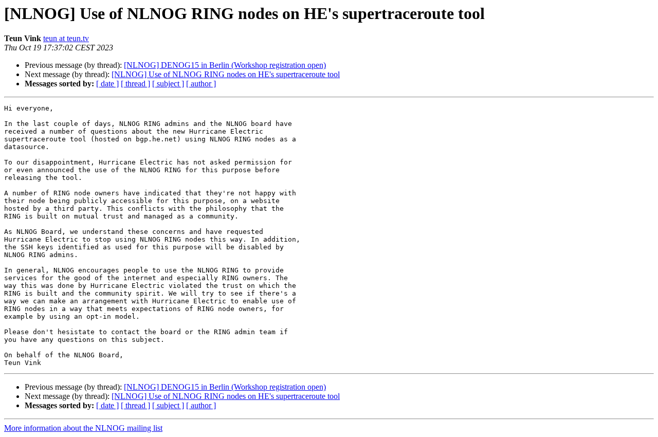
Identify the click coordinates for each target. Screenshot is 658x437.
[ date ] (107, 83)
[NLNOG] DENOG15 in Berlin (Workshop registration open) (225, 65)
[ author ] (201, 83)
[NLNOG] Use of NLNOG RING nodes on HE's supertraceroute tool (226, 74)
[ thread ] (135, 83)
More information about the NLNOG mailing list (83, 428)
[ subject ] (168, 83)
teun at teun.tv (66, 38)
